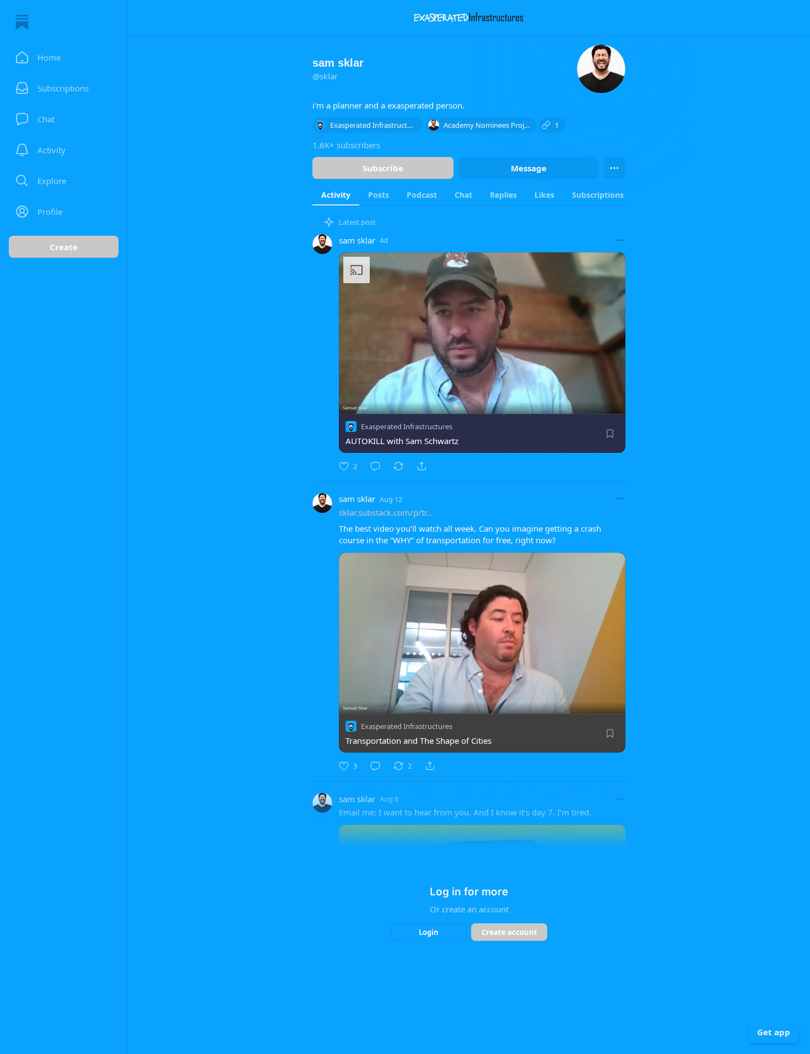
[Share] (421, 466)
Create (64, 246)
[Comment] (375, 466)
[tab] (335, 194)
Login (429, 932)
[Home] (22, 22)
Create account (509, 932)
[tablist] (483, 194)
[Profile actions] (614, 168)
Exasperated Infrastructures (406, 426)
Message (529, 168)
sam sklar (357, 240)
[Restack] (398, 466)
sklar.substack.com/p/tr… (386, 512)
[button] (63, 57)
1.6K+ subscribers (346, 144)
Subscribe (383, 168)
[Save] (610, 433)
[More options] (620, 240)
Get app (773, 1031)
